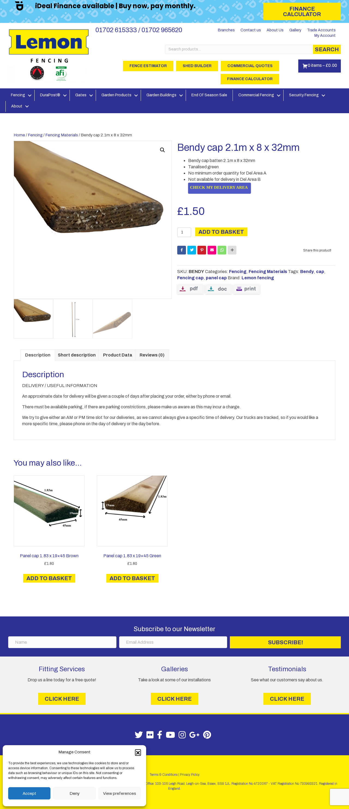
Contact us (250, 30)
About (16, 106)
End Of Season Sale (209, 95)
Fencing (18, 95)
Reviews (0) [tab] (152, 355)
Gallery (295, 30)
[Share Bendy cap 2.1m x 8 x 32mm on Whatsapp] (222, 250)
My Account (325, 36)
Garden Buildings (161, 95)
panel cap (216, 277)
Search (327, 49)
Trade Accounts (321, 30)
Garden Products (116, 95)
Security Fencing (304, 95)
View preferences (119, 793)
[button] (138, 752)
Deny (75, 793)
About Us (275, 30)
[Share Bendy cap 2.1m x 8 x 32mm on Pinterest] (202, 250)
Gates (80, 95)
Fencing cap (190, 277)
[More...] (232, 250)
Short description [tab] (77, 355)
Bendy (307, 271)
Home (19, 135)
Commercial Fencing (256, 95)
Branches (226, 30)
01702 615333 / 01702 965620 (138, 30)
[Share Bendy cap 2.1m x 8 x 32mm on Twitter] (192, 250)
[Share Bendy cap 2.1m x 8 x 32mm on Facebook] (182, 250)
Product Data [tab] (117, 355)
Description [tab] (37, 355)
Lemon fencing (258, 277)
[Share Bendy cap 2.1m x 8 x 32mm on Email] (212, 250)
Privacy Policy (190, 775)
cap (320, 271)
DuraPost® (50, 95)
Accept (29, 793)
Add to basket (221, 232)
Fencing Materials (61, 135)
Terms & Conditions (163, 775)
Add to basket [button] (49, 578)
